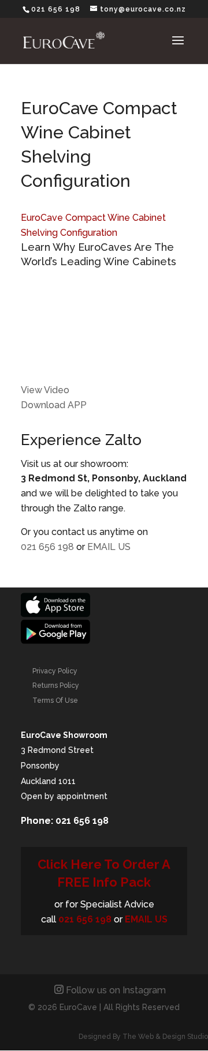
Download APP (54, 405)
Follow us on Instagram (116, 990)
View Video (45, 390)
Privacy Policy (54, 671)
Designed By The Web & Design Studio (143, 1037)
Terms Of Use (55, 700)
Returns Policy (55, 685)
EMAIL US (109, 546)
